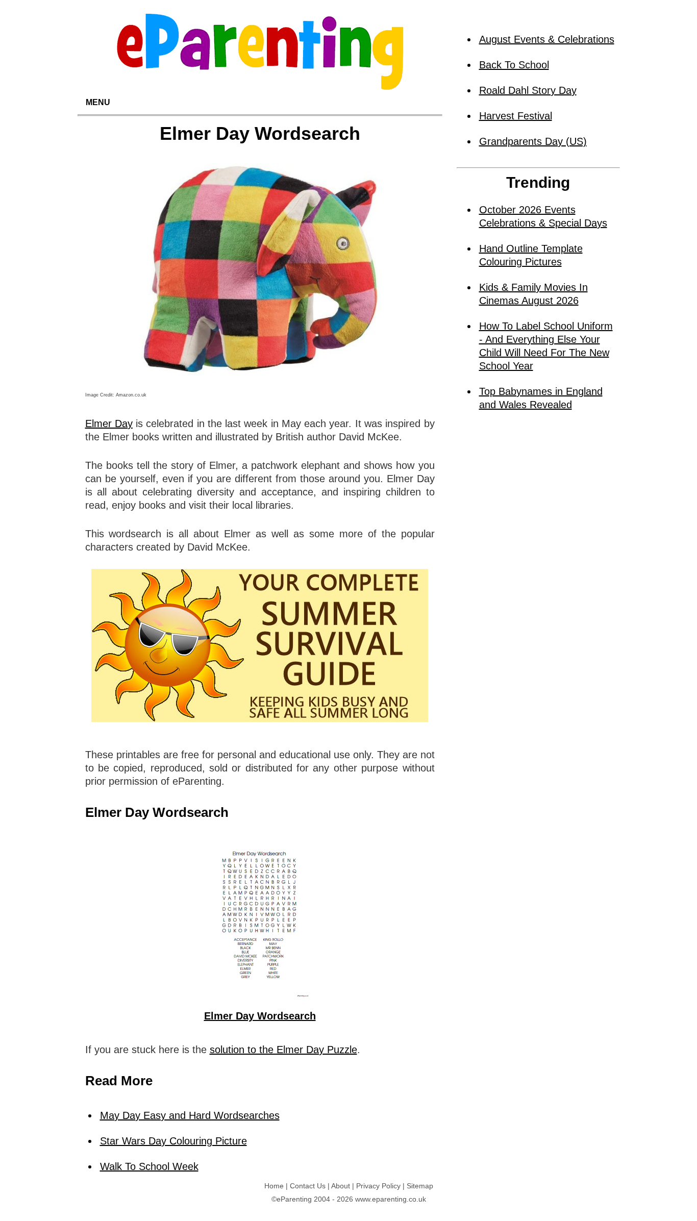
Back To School (514, 64)
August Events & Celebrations (546, 39)
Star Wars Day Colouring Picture (173, 1141)
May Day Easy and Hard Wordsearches (190, 1115)
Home (274, 1186)
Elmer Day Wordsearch (260, 1015)
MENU (98, 102)
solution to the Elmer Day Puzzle (283, 1049)
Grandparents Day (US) (533, 141)
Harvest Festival (515, 115)
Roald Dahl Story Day (528, 90)
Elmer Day (109, 423)
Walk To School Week (149, 1166)
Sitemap (420, 1186)
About (340, 1186)
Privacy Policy (378, 1186)
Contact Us (308, 1186)
